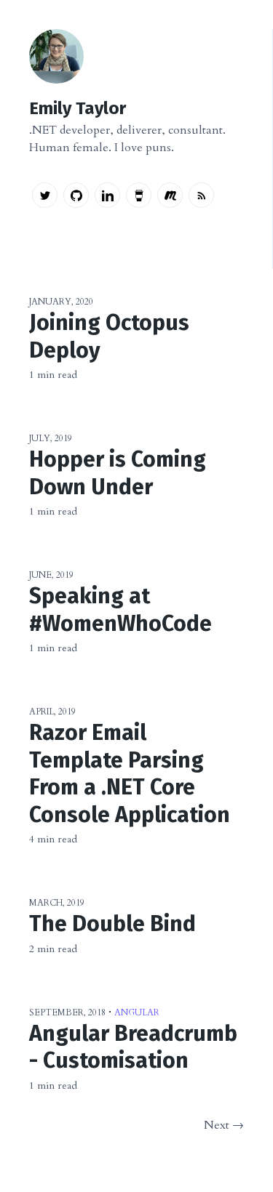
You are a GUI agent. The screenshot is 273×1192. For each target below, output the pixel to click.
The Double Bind (112, 924)
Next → (224, 1125)
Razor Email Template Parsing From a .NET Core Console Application (129, 774)
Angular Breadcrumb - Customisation (133, 1047)
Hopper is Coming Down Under (117, 473)
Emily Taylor (77, 108)
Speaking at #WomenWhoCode (120, 610)
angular (136, 1012)
